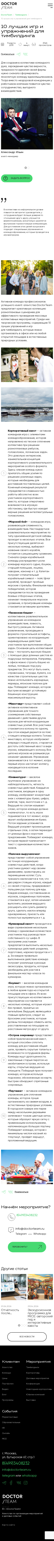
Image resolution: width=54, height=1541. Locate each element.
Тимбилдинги (21, 15)
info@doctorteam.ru (29, 1228)
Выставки (31, 1400)
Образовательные (11, 1422)
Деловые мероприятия (37, 1378)
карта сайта (8, 1525)
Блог (4, 1395)
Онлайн (6, 1433)
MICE (4, 1439)
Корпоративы (33, 1373)
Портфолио (8, 1384)
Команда (6, 1373)
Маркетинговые (10, 1417)
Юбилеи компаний (35, 1395)
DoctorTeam (6, 15)
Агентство (7, 1367)
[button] (26, 168)
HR (3, 1428)
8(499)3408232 (27, 1215)
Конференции (33, 1384)
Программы (7, 1400)
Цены (4, 1378)
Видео (5, 1389)
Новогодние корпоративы (39, 1389)
